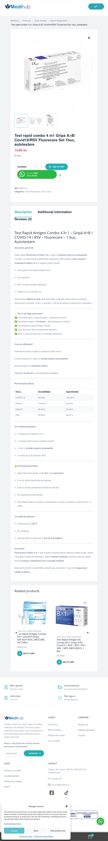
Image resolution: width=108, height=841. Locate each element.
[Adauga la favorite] (60, 175)
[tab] (23, 213)
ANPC (7, 786)
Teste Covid (46, 191)
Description (23, 212)
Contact (81, 735)
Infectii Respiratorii (32, 191)
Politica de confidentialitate (43, 836)
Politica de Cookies (26, 836)
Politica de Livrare (56, 735)
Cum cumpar (54, 740)
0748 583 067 (56, 778)
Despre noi (83, 724)
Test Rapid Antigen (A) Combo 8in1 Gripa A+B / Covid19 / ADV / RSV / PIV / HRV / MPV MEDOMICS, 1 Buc (71, 645)
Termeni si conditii (12, 770)
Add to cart (58, 166)
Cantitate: (22, 166)
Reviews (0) (23, 219)
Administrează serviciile (12, 823)
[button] (66, 806)
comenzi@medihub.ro (60, 784)
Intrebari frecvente (86, 729)
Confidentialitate (11, 775)
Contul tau (53, 724)
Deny (36, 830)
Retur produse (54, 729)
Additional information (55, 212)
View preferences (57, 830)
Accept (14, 830)
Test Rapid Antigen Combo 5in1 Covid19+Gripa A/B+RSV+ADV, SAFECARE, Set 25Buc (31, 638)
